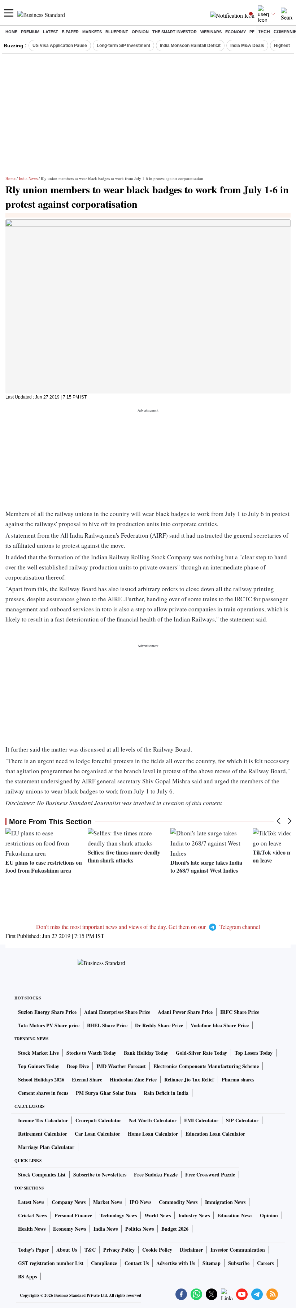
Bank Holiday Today (146, 1053)
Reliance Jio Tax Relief (189, 1079)
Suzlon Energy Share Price (47, 1012)
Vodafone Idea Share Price (220, 1025)
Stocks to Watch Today (91, 1053)
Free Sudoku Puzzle (156, 1174)
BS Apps (27, 1276)
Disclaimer (191, 1249)
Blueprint (116, 32)
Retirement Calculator (42, 1133)
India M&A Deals (247, 45)
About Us (66, 1249)
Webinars (211, 32)
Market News (107, 1202)
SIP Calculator (242, 1120)
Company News (69, 1202)
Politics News (139, 1228)
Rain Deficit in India (166, 1093)
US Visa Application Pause (59, 45)
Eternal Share (87, 1079)
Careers (265, 1263)
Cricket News (32, 1215)
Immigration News (225, 1202)
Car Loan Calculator (97, 1133)
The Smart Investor (174, 32)
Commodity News (178, 1202)
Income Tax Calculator (43, 1120)
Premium (30, 32)
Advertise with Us (175, 1263)
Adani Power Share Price (185, 1012)
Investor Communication (237, 1249)
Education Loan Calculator (215, 1133)
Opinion (140, 32)
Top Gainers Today (38, 1066)
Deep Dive (78, 1066)
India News (28, 178)
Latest (50, 32)
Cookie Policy (157, 1249)
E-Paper (70, 32)
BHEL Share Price (107, 1025)
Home (11, 32)
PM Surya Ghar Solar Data (106, 1093)
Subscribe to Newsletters (99, 1174)
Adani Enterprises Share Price (117, 1012)
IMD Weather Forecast (121, 1066)
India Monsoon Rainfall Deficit (190, 45)
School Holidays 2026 (41, 1079)
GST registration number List (50, 1263)
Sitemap (212, 1263)
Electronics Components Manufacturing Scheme (206, 1066)
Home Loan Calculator (153, 1133)
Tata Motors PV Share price (48, 1025)
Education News (234, 1215)
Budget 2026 (174, 1228)
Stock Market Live (38, 1053)
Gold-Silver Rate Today (201, 1053)
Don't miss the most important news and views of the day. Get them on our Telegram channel (148, 926)
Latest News (31, 1202)
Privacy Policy (119, 1249)
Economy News (69, 1228)
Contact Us (137, 1263)
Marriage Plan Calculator (46, 1147)
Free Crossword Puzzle (210, 1174)
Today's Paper (33, 1249)
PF (251, 32)
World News (157, 1215)
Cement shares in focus (43, 1093)
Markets (92, 32)
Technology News (118, 1215)
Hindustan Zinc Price (133, 1079)
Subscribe (238, 1263)
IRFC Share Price (239, 1012)
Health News (31, 1228)
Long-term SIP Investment (123, 45)
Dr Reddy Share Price (159, 1025)
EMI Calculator (201, 1120)
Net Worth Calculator (153, 1120)
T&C (90, 1249)
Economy (235, 32)
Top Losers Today (254, 1053)
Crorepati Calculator (98, 1120)
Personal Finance (73, 1215)
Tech (264, 31)
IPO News (140, 1202)
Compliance (104, 1263)
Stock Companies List (42, 1174)
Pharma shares (238, 1079)
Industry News (194, 1215)
